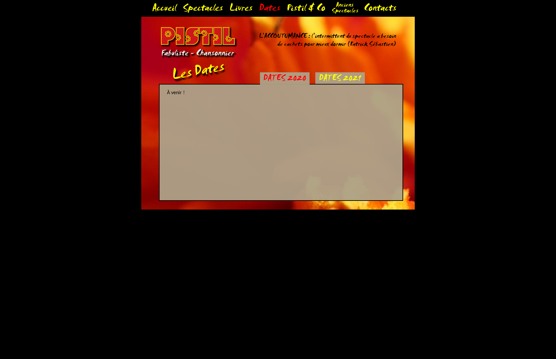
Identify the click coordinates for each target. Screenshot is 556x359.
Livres (241, 9)
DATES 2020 (284, 79)
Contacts (380, 9)
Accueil (164, 9)
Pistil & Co (306, 9)
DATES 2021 (340, 79)
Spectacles (203, 9)
